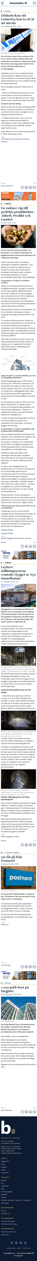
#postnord (4, 924)
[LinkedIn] (20, 1242)
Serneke (3, 1197)
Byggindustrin (5, 1161)
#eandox (22, 538)
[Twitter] (25, 1242)
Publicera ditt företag (7, 1221)
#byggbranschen (12, 538)
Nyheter (8, 11)
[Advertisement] (18, 163)
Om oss (3, 1211)
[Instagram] (16, 1242)
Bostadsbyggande (7, 1192)
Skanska (3, 1180)
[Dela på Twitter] (26, 187)
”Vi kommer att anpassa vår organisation (16, 903)
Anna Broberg (5, 965)
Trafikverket (5, 1186)
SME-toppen (5, 1203)
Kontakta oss (5, 1213)
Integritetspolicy (11, 1248)
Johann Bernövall (7, 186)
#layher (17, 837)
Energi (3, 1164)
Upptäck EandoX (7, 530)
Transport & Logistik (12, 852)
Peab (2, 1189)
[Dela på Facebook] (22, 187)
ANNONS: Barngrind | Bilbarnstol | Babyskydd (16, 1200)
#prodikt (28, 538)
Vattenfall (4, 1194)
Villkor (19, 1248)
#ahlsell (3, 538)
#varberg (4, 141)
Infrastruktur (5, 1173)
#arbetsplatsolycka (8, 139)
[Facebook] (11, 1242)
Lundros (8, 1146)
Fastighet (4, 1167)
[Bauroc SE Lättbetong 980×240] (18, 196)
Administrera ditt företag (9, 1224)
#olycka (27, 139)
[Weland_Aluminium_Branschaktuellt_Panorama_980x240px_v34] (18, 555)
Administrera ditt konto (8, 1232)
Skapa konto (5, 1235)
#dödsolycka (19, 139)
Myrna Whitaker (6, 1110)
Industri (3, 1170)
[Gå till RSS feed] (34, 187)
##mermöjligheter (7, 837)
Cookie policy (26, 1248)
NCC (2, 1183)
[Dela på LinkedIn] (30, 187)
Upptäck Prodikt (7, 533)
